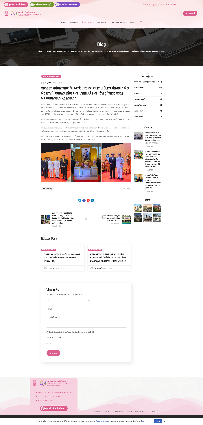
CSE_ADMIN (48, 83)
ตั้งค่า (143, 421)
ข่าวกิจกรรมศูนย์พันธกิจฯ (61, 51)
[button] (180, 4)
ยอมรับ (158, 421)
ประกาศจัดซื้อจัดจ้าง (140, 99)
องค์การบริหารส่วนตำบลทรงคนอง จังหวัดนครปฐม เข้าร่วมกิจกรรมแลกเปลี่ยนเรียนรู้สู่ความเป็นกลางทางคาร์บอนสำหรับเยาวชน (153, 138)
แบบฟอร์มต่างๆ (138, 117)
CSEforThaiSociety (47, 189)
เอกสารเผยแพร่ (138, 111)
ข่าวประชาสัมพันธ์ (139, 88)
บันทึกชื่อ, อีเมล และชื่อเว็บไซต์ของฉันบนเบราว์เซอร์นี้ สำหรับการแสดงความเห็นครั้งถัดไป (71, 332)
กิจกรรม (48, 51)
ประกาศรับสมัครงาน (140, 105)
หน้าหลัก (40, 51)
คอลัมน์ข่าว (137, 93)
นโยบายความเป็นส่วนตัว (101, 421)
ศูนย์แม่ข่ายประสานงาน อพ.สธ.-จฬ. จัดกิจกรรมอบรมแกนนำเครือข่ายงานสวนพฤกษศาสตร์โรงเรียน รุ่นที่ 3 (62, 257)
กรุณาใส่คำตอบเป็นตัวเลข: (55, 337)
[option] (63, 257)
